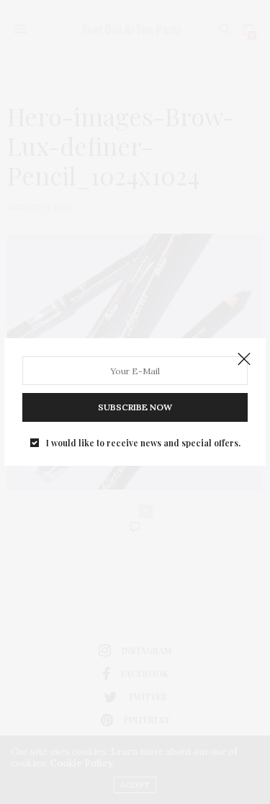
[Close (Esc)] (244, 359)
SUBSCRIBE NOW (135, 407)
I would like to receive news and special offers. (143, 442)
